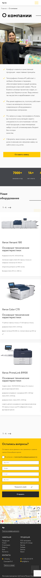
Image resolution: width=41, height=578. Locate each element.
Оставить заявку (22, 154)
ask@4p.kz (25, 561)
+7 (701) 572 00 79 (27, 559)
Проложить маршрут (9, 565)
